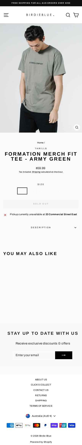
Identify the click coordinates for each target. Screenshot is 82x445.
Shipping (36, 172)
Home (40, 143)
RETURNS (41, 395)
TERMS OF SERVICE (41, 406)
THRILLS (41, 148)
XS (22, 191)
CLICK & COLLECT (41, 385)
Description (41, 227)
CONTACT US (40, 390)
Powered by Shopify (41, 442)
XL (60, 191)
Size (41, 184)
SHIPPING (41, 400)
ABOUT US (41, 379)
